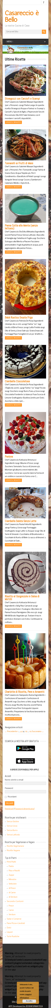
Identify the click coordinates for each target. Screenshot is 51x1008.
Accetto (29, 1001)
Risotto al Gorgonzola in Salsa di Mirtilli (22, 597)
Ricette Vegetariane (15, 846)
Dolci (9, 928)
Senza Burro (12, 830)
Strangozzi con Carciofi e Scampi (22, 98)
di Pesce (12, 888)
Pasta (11, 866)
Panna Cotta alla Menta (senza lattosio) (21, 227)
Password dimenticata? (25, 809)
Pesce (11, 906)
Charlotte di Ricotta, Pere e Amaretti (24, 692)
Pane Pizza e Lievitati (16, 923)
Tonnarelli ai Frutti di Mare (19, 163)
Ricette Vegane (13, 851)
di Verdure (13, 897)
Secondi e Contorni (15, 901)
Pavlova (9, 456)
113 (31, 732)
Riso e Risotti (14, 871)
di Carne (12, 893)
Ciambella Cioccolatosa (17, 381)
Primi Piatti (11, 862)
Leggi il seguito (13, 122)
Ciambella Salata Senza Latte (20, 521)
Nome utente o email (14, 780)
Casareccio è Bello (22, 16)
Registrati (9, 809)
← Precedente (11, 732)
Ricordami (12, 797)
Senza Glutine (13, 822)
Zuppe (11, 875)
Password (9, 788)
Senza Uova (12, 826)
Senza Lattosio (13, 835)
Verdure (12, 915)
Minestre (12, 880)
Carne (11, 910)
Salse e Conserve (14, 919)
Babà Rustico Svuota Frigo (19, 317)
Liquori (10, 932)
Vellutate (13, 884)
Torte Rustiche (13, 937)
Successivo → (38, 732)
